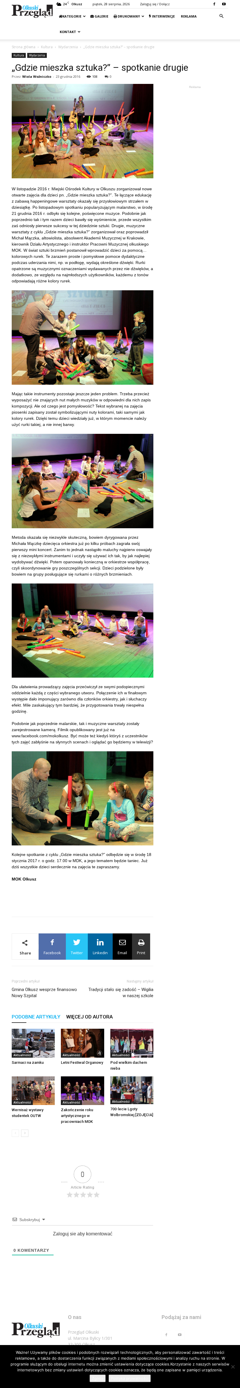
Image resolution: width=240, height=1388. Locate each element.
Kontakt (67, 32)
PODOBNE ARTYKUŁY (36, 1017)
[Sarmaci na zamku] (33, 1043)
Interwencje (163, 16)
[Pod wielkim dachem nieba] (131, 1043)
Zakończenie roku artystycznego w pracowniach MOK (77, 1116)
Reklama (188, 16)
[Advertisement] (82, 897)
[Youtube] (224, 4)
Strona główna (23, 46)
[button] (221, 16)
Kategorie (71, 16)
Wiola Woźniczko (36, 76)
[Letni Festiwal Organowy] (82, 1043)
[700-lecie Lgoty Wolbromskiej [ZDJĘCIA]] (131, 1090)
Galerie (101, 16)
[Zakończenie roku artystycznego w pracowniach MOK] (82, 1090)
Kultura (47, 46)
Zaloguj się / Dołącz (155, 4)
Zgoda (97, 1378)
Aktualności (22, 1055)
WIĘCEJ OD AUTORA (89, 1017)
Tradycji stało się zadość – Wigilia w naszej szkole (120, 992)
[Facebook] (214, 4)
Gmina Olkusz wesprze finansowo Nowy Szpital (44, 992)
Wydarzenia (68, 46)
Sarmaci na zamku (28, 1062)
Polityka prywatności (129, 1378)
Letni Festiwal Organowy (82, 1062)
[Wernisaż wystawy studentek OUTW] (33, 1090)
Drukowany (128, 16)
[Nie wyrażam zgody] (233, 1367)
